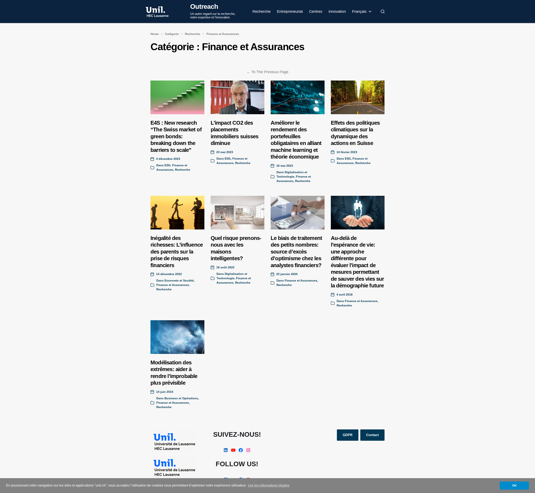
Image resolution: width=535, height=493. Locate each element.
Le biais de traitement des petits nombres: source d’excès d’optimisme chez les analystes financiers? (296, 251)
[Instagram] (248, 450)
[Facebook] (240, 450)
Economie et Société (179, 280)
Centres (315, 11)
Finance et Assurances (222, 33)
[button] (383, 11)
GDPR (348, 435)
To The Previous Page (267, 72)
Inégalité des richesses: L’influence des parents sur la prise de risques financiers (176, 251)
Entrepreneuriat (290, 11)
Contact (372, 435)
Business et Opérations (181, 398)
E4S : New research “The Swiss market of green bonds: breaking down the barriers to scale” (176, 136)
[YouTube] (233, 450)
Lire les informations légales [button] (268, 485)
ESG (167, 165)
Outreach (204, 6)
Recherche (261, 11)
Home (154, 33)
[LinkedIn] (225, 450)
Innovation (337, 11)
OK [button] (514, 485)
